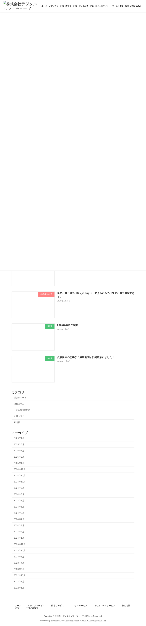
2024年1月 (19, 538)
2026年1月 (19, 438)
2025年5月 (19, 444)
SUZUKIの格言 (23, 410)
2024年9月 (19, 488)
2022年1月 (19, 588)
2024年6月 (19, 507)
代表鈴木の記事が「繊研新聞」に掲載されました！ (85, 357)
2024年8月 (19, 494)
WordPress (56, 620)
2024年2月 (19, 532)
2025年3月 (19, 450)
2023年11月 (19, 550)
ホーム (18, 605)
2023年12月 (19, 544)
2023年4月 (19, 563)
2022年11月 (19, 575)
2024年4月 (19, 519)
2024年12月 (19, 469)
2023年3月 (19, 569)
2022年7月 (19, 582)
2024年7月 (19, 500)
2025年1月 (19, 463)
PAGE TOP (139, 603)
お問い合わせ (31, 607)
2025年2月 (19, 457)
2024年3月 (19, 525)
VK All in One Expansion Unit (94, 620)
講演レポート (20, 397)
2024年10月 (19, 482)
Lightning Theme (72, 620)
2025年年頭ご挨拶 (67, 325)
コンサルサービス (78, 605)
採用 (17, 607)
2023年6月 (19, 556)
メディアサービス (36, 605)
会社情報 (126, 605)
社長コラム (19, 404)
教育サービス (57, 605)
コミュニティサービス (104, 605)
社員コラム (19, 416)
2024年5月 (19, 513)
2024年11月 (19, 475)
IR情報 (17, 422)
